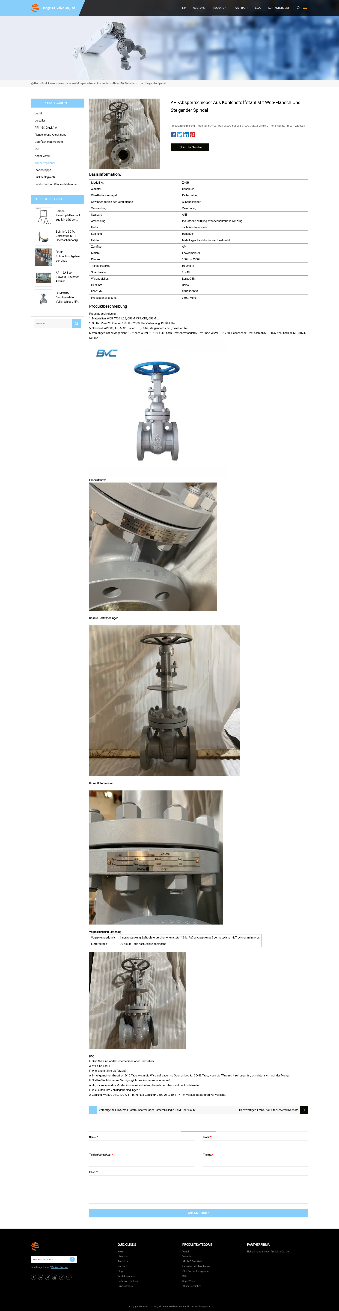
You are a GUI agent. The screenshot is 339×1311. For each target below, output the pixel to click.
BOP (37, 149)
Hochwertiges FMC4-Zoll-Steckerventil (263, 1110)
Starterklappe (43, 170)
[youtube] (54, 1277)
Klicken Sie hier (59, 1267)
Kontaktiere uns (279, 7)
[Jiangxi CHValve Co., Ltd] (48, 1246)
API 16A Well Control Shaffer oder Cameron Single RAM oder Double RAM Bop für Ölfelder (154, 1110)
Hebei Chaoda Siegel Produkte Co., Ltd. (268, 1251)
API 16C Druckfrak (46, 127)
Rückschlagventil (45, 177)
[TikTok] (69, 1277)
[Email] (72, 1259)
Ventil (38, 113)
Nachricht (241, 7)
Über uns (199, 7)
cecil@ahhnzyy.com (200, 1306)
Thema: (208, 1154)
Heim (183, 7)
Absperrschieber (62, 83)
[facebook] (33, 1277)
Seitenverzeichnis (128, 1281)
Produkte (218, 7)
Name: (93, 1137)
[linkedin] (40, 1277)
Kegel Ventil (42, 156)
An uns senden (192, 147)
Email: (207, 1137)
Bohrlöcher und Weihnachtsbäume (56, 184)
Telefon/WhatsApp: (101, 1154)
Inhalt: (93, 1172)
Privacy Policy (125, 1286)
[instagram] (61, 1277)
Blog (258, 7)
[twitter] (47, 1277)
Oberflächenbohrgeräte (49, 141)
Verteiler (40, 120)
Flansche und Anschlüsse (50, 134)
